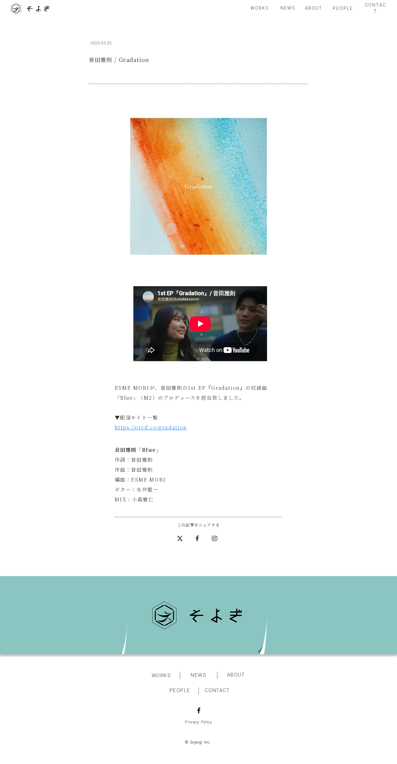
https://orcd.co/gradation (151, 427)
